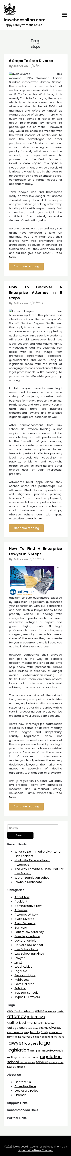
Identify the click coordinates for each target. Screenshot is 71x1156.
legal (45, 1042)
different (43, 1028)
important (59, 1036)
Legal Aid (21, 971)
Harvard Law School (29, 945)
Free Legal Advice (27, 936)
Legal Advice (23, 967)
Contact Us (23, 1082)
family (44, 1032)
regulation (51, 1056)
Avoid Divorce (24, 919)
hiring (36, 1036)
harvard (27, 1036)
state (61, 1062)
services (42, 1062)
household (46, 1036)
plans (33, 1051)
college (13, 1028)
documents (15, 1032)
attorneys (36, 1016)
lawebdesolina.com (25, 20)
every (26, 1032)
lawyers (31, 1043)
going (17, 1036)
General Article (25, 941)
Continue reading (26, 266)
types (10, 1067)
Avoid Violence (25, 923)
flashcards (55, 1032)
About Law (22, 897)
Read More (34, 518)
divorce (55, 1027)
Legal (18, 962)
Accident (21, 901)
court (23, 1028)
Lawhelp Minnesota (28, 882)
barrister (39, 1023)
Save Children (24, 984)
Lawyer (20, 958)
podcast (40, 1051)
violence (20, 1067)
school (13, 1062)
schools (23, 1062)
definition (33, 1028)
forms (10, 1036)
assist (60, 1011)
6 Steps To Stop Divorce (31, 60)
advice (40, 1011)
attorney (16, 1016)
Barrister (21, 927)
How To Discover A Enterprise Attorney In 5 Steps (35, 292)
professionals (55, 1050)
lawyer (15, 1043)
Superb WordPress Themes (35, 1150)
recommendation (28, 1057)
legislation (18, 1050)
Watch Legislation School (32, 878)
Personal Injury (25, 975)
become (50, 1023)
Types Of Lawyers (27, 997)
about (11, 1011)
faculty (35, 1032)
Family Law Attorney (29, 932)
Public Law (22, 980)
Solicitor (20, 988)
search (31, 1062)
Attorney (21, 910)
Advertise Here (25, 1086)
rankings (12, 1057)
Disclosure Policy (26, 1091)
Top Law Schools (26, 993)
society (53, 1062)
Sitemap (21, 1095)
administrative (25, 1011)
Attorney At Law (26, 914)
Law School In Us (26, 949)
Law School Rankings (29, 954)
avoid (30, 1023)
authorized (16, 1022)
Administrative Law (28, 906)
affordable (50, 1011)
